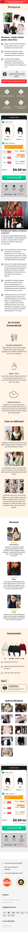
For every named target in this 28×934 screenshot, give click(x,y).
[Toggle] (2, 863)
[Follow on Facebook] (3, 926)
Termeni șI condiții (7, 902)
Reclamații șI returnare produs (10, 900)
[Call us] (9, 926)
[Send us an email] (6, 926)
